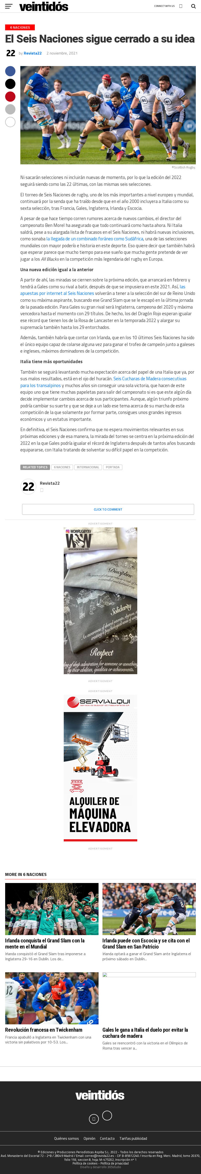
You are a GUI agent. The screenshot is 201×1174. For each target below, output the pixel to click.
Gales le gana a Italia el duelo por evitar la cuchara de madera (145, 1033)
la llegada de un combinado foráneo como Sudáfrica (94, 238)
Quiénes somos (66, 1138)
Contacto (107, 1138)
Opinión (89, 1138)
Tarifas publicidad (133, 1138)
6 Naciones (62, 467)
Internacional (88, 467)
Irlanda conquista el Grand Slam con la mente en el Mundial (44, 943)
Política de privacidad (114, 1163)
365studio (114, 1166)
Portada (113, 467)
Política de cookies (85, 1163)
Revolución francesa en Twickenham (43, 1030)
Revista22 (33, 53)
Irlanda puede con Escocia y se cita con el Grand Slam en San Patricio (145, 943)
